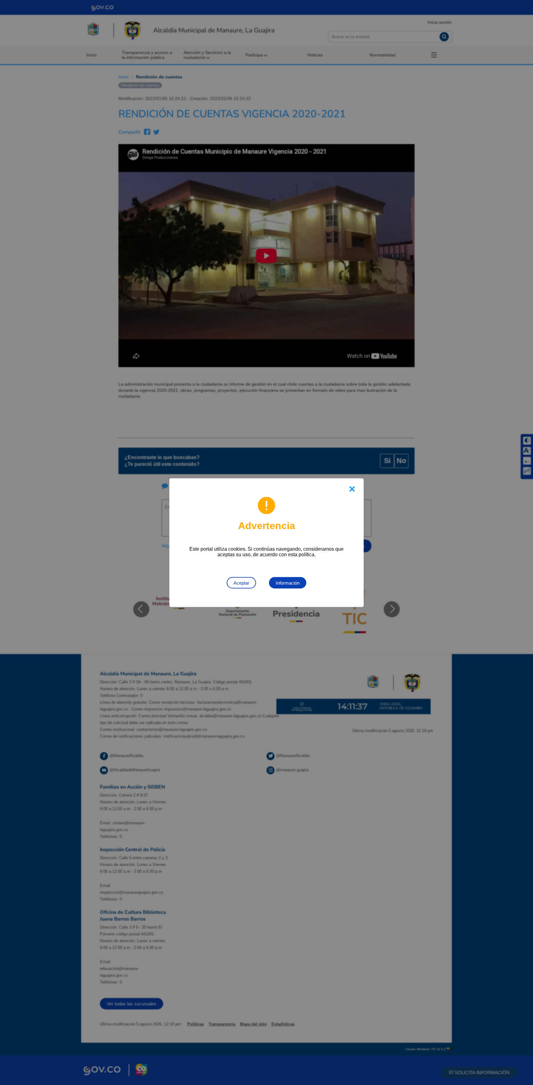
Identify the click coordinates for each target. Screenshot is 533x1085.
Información (288, 582)
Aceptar (241, 582)
